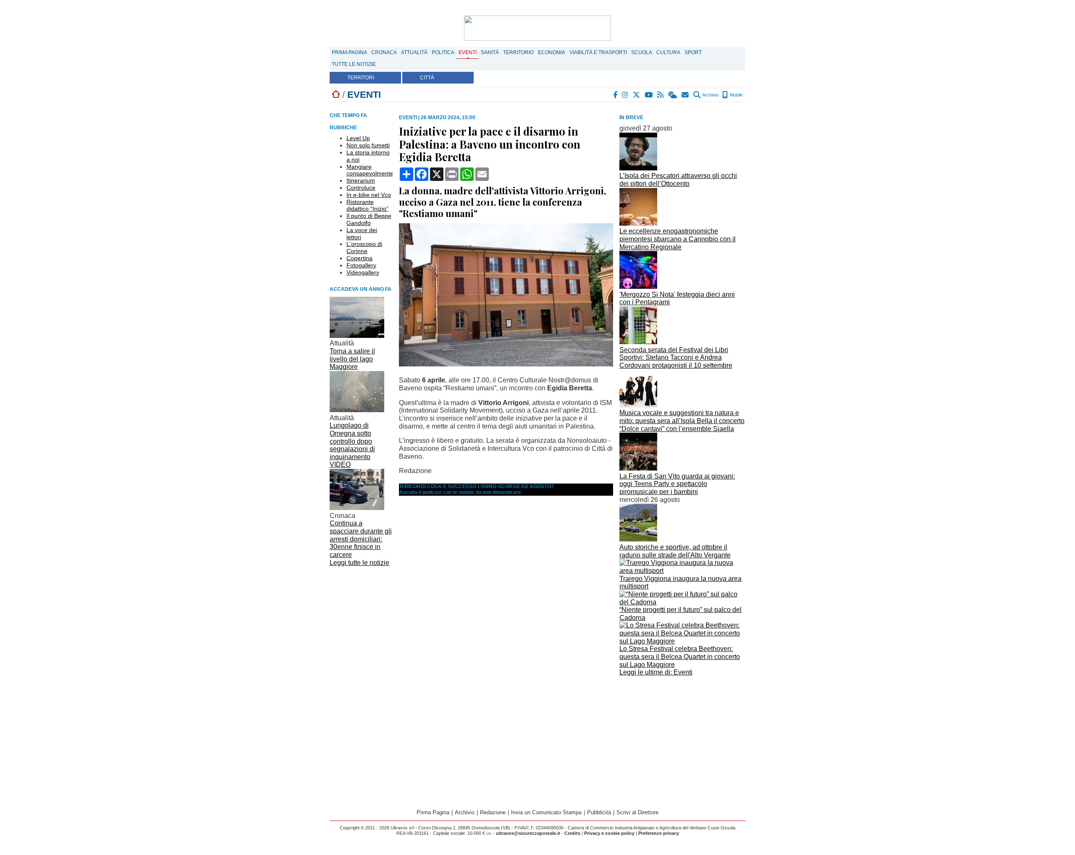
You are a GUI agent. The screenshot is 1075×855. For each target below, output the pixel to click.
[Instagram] (625, 94)
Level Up (358, 138)
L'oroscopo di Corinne (364, 247)
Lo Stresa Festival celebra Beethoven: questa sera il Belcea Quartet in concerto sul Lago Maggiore (679, 656)
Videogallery (362, 272)
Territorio (518, 52)
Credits (572, 833)
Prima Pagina (349, 52)
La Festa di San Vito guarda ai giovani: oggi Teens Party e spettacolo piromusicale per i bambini (677, 484)
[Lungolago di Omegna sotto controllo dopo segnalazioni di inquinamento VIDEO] (357, 409)
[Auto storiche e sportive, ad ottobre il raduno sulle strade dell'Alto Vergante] (638, 539)
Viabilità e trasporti (598, 52)
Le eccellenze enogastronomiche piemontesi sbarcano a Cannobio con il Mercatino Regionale (677, 238)
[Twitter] (637, 94)
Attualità (414, 52)
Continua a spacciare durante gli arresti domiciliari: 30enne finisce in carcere (361, 539)
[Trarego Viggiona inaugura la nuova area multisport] (682, 570)
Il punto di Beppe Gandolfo (368, 219)
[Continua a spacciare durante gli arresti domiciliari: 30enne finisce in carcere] (357, 507)
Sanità (490, 52)
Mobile (736, 94)
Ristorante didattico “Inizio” (367, 205)
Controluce (360, 187)
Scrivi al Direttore (637, 812)
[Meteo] (673, 94)
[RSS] (660, 94)
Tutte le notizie (354, 64)
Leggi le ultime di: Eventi (655, 672)
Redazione (493, 812)
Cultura (668, 52)
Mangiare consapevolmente (369, 170)
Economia (551, 52)
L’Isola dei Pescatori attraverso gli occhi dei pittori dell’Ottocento (678, 179)
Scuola (641, 52)
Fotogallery (361, 265)
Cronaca (384, 52)
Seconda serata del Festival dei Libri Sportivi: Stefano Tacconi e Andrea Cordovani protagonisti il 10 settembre (675, 357)
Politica (443, 52)
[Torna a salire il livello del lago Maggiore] (357, 335)
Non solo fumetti (368, 145)
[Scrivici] (686, 94)
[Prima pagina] (336, 94)
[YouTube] (649, 94)
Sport (693, 52)
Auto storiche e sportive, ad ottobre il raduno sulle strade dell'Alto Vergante (675, 551)
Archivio (709, 94)
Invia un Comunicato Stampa (546, 812)
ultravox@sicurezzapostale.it (528, 833)
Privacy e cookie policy (609, 833)
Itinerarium (360, 180)
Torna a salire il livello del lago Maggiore (352, 359)
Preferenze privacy (658, 833)
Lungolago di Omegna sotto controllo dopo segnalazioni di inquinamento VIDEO (352, 445)
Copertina (359, 258)
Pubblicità (599, 812)
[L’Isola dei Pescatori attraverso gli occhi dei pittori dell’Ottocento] (638, 168)
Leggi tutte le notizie (359, 562)
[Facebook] (615, 94)
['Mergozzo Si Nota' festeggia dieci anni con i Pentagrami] (638, 286)
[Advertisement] (682, 737)
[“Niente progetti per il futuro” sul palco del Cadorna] (682, 602)
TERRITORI (360, 78)
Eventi (468, 52)
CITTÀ (427, 78)
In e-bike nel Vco (368, 194)
